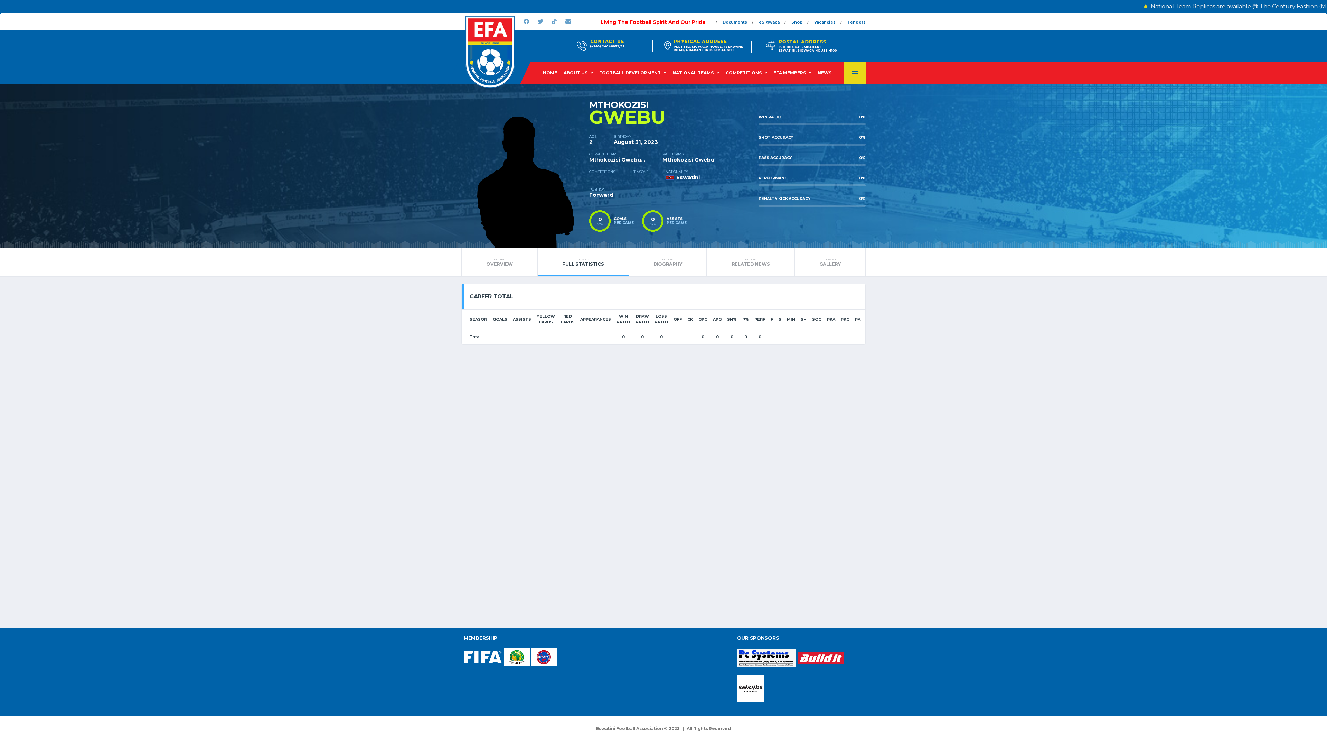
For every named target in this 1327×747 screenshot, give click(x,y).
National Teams (693, 72)
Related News (751, 262)
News (824, 72)
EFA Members (789, 72)
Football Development (630, 72)
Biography (667, 262)
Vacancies (825, 22)
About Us (575, 72)
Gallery (830, 262)
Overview (499, 262)
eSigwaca (769, 22)
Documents (735, 22)
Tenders (856, 22)
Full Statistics (583, 262)
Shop (796, 22)
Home (550, 72)
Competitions (744, 72)
